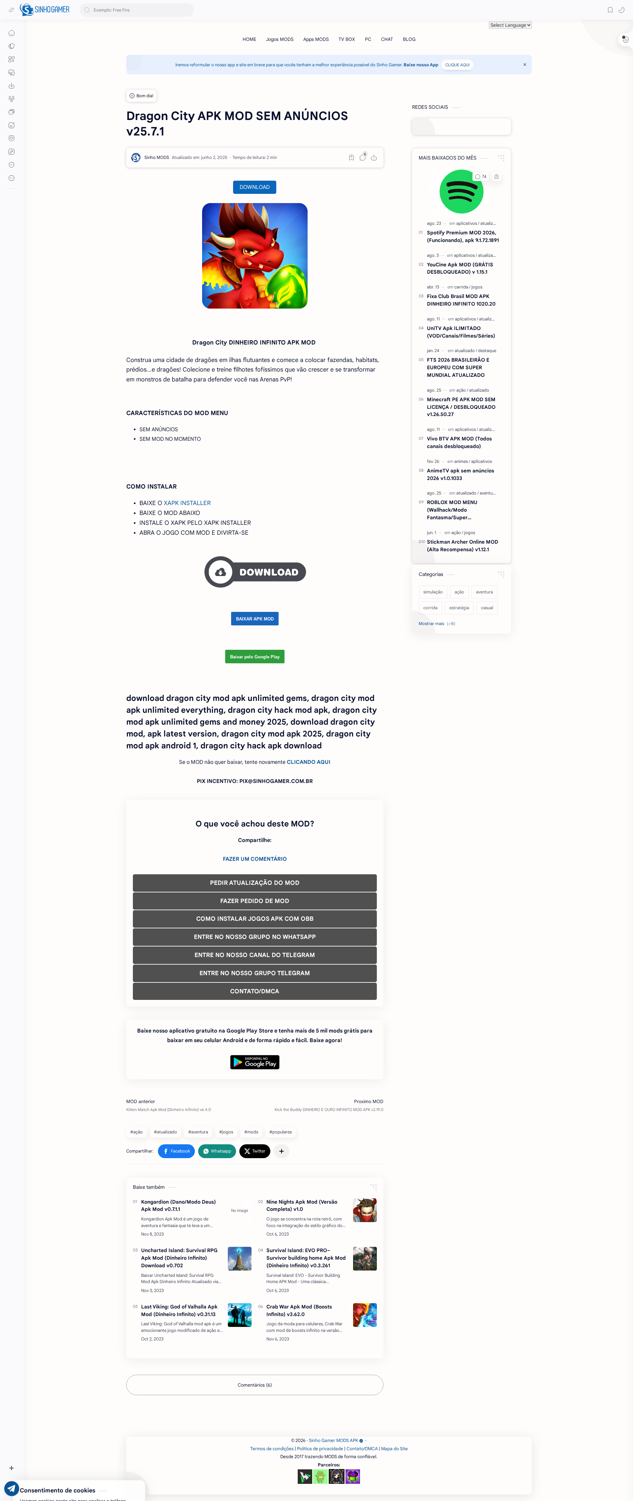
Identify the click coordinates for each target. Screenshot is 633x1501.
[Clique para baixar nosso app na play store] (11, 85)
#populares (280, 1132)
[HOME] (249, 39)
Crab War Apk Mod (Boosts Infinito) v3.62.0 (299, 1310)
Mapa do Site (394, 1449)
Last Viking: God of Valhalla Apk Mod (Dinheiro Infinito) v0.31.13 (179, 1310)
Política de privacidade (320, 1449)
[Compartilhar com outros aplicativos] (281, 1151)
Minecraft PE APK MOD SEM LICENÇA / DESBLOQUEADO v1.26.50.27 (461, 407)
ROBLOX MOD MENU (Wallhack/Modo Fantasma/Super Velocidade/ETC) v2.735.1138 (461, 510)
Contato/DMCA (362, 1449)
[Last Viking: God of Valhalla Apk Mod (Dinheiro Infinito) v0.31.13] (240, 1315)
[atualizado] (490, 223)
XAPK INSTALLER (187, 503)
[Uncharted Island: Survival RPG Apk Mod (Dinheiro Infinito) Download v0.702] (240, 1259)
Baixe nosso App (421, 65)
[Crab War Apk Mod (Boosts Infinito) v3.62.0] (365, 1315)
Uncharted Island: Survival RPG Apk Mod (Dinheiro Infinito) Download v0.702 (179, 1258)
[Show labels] (438, 623)
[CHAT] (387, 39)
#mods (251, 1132)
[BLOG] (409, 39)
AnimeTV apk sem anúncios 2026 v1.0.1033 (460, 474)
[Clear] (188, 10)
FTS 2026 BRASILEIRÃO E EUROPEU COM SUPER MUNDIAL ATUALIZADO (458, 367)
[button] (621, 10)
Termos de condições (272, 1449)
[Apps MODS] (316, 39)
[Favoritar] (351, 158)
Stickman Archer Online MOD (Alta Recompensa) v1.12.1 (462, 546)
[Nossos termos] (11, 151)
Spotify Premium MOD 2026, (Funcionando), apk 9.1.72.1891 (463, 236)
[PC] (368, 39)
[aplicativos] (467, 223)
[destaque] (487, 351)
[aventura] (488, 493)
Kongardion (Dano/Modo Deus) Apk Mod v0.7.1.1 (178, 1206)
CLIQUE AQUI (457, 64)
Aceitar (58, 1475)
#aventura (198, 1132)
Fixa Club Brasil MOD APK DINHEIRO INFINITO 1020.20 (461, 300)
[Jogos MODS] (279, 39)
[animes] (462, 461)
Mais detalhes (119, 1475)
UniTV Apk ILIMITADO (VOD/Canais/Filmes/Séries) (461, 332)
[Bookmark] (610, 10)
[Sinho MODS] (156, 157)
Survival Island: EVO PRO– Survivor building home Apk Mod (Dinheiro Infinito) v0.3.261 (306, 1258)
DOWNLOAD (255, 187)
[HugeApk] (305, 1476)
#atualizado (165, 1132)
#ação (136, 1132)
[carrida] (462, 287)
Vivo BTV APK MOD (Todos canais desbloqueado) (459, 442)
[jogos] (476, 287)
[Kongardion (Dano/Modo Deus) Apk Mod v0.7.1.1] (240, 1210)
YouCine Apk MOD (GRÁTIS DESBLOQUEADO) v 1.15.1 (460, 268)
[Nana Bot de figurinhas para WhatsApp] (337, 1476)
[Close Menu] (525, 65)
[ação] (462, 390)
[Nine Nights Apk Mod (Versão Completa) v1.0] (365, 1210)
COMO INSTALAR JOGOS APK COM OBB (255, 918)
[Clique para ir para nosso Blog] (11, 125)
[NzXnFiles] (353, 1476)
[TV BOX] (347, 39)
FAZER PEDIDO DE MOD (254, 901)
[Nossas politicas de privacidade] (11, 164)
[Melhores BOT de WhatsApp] (11, 138)
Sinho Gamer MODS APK (333, 1440)
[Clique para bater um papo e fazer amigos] (11, 112)
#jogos (226, 1132)
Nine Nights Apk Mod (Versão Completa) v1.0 (301, 1206)
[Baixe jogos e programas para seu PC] (11, 72)
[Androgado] (320, 1476)
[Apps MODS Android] (11, 59)
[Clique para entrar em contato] (11, 178)
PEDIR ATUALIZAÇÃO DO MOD (254, 882)
